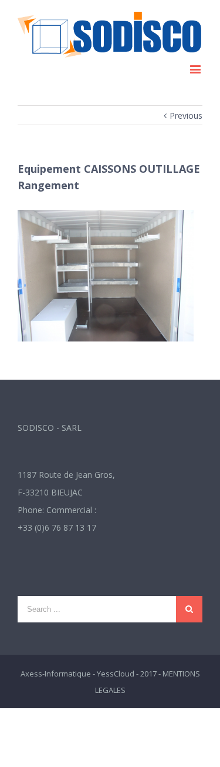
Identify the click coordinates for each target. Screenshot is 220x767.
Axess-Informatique (56, 673)
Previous (186, 115)
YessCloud (115, 673)
